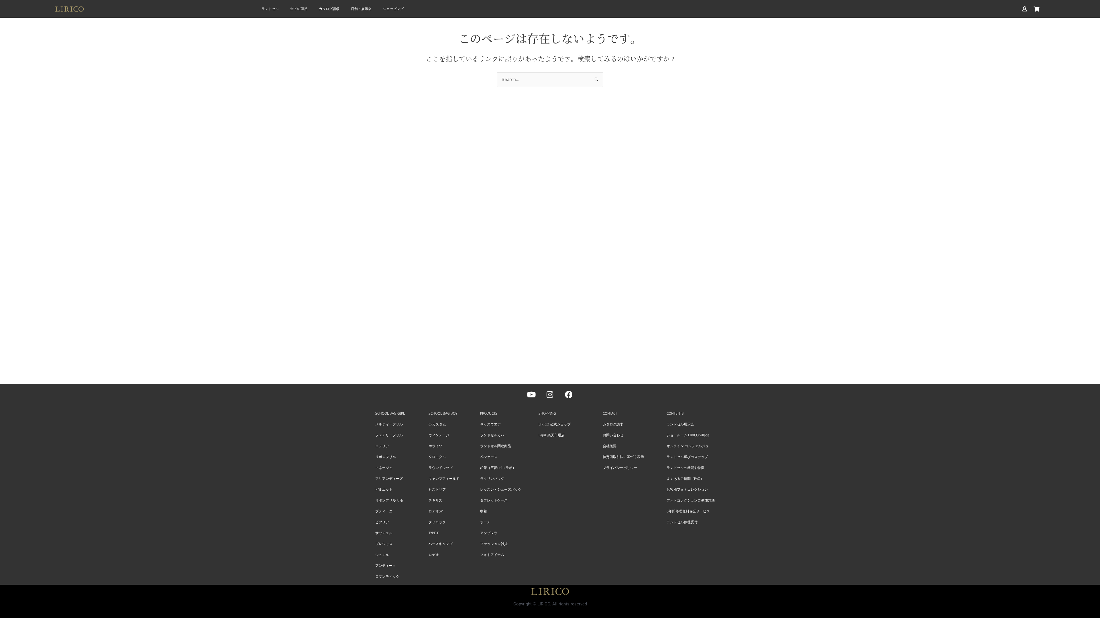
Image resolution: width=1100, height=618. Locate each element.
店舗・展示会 (361, 8)
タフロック (437, 522)
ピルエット (383, 489)
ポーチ (485, 522)
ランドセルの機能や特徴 (685, 467)
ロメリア (382, 445)
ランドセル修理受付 (682, 522)
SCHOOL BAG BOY (443, 413)
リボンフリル (385, 456)
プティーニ (383, 511)
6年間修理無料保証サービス (688, 511)
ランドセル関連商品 (495, 445)
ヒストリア (437, 489)
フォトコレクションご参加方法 (691, 500)
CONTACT (610, 413)
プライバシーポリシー (620, 467)
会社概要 (609, 445)
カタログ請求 (329, 8)
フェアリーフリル (389, 435)
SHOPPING (547, 413)
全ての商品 (298, 8)
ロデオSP (436, 511)
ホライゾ (435, 445)
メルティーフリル (389, 424)
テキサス (435, 500)
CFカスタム (437, 424)
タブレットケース (494, 500)
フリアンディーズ (389, 478)
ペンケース (488, 456)
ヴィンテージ (439, 435)
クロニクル (437, 456)
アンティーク (385, 565)
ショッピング (393, 8)
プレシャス (383, 543)
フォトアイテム (492, 554)
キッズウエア (490, 424)
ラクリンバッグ (492, 478)
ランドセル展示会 (680, 424)
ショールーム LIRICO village (688, 435)
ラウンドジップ (441, 467)
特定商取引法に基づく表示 (623, 456)
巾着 (483, 511)
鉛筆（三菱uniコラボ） (498, 467)
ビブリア (382, 522)
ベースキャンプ (441, 543)
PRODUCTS (488, 413)
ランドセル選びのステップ (687, 456)
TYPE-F (434, 532)
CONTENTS (675, 413)
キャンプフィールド (444, 478)
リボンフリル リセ (389, 500)
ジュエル (382, 554)
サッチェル (383, 532)
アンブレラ (488, 532)
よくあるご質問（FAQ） (685, 478)
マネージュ (383, 467)
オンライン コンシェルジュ (688, 445)
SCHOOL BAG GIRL (390, 413)
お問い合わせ (613, 435)
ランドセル (270, 8)
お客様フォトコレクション (687, 489)
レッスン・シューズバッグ (500, 489)
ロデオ (434, 554)
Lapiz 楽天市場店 (552, 435)
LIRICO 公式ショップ (555, 424)
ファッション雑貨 (494, 543)
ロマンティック (387, 576)
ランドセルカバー (494, 435)
